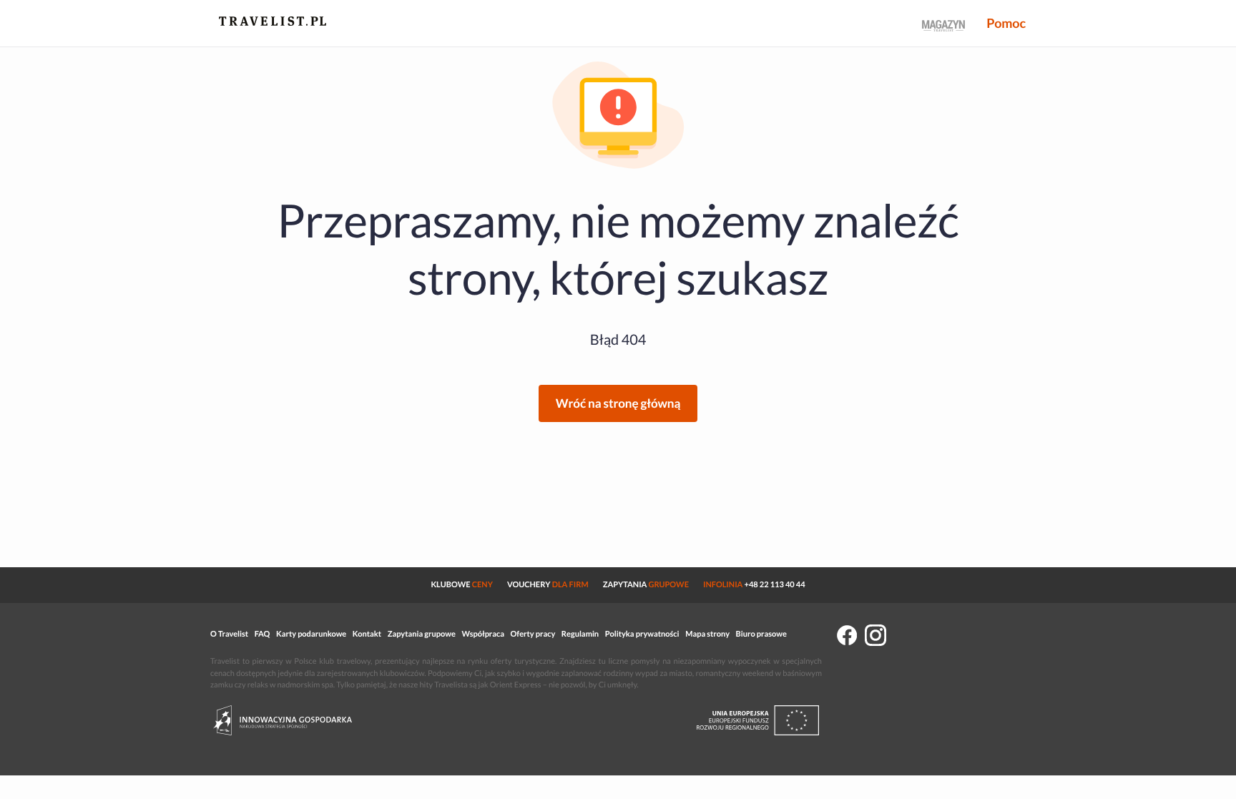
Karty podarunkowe (311, 634)
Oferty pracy (533, 634)
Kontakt (367, 634)
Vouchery (548, 584)
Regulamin (580, 634)
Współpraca (482, 634)
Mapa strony (707, 634)
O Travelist (229, 634)
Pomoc (1006, 23)
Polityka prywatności (642, 634)
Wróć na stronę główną (618, 403)
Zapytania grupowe (422, 634)
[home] (272, 23)
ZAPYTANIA (646, 584)
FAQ (262, 634)
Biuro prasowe (761, 634)
